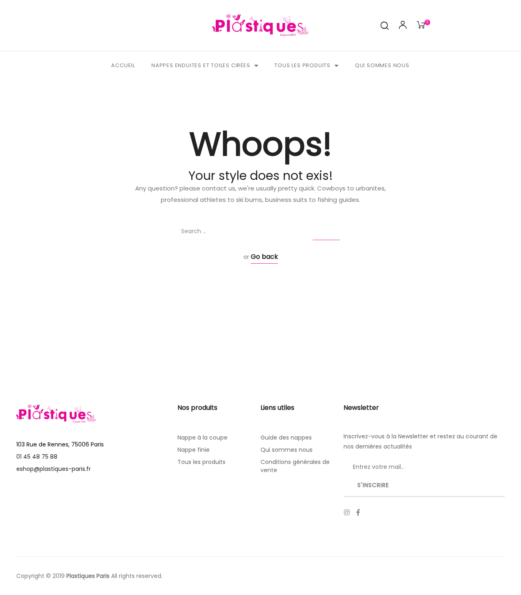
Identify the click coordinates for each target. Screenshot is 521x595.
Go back (264, 256)
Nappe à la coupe (202, 437)
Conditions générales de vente (295, 466)
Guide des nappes (286, 437)
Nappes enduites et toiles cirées (200, 65)
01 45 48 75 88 (36, 457)
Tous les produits (302, 65)
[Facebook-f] (358, 512)
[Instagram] (347, 512)
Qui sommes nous (382, 65)
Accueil (123, 65)
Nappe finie (193, 450)
